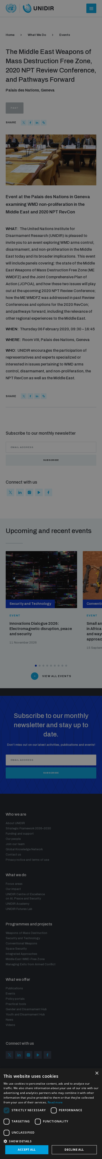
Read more (55, 1102)
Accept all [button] (27, 1150)
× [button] (96, 1073)
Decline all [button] (74, 1150)
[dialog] (51, 1113)
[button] (51, 1140)
